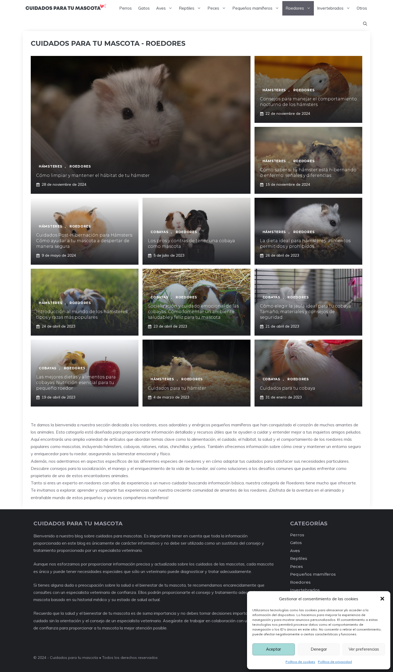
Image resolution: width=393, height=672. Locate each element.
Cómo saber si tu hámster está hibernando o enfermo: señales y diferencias (308, 172)
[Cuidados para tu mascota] (66, 8)
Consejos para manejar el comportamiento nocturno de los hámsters (308, 101)
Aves (161, 8)
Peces (213, 8)
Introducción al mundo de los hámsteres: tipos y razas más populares (82, 314)
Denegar (319, 649)
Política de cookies (300, 662)
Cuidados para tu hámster (177, 388)
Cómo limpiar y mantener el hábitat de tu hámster (93, 175)
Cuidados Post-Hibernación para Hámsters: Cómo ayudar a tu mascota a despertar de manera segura (84, 241)
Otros (362, 8)
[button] (382, 598)
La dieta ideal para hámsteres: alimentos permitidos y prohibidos (305, 243)
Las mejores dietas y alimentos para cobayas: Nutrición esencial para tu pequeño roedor (76, 382)
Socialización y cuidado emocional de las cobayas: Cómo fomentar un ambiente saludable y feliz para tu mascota (193, 311)
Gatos (144, 8)
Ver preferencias (364, 649)
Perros (125, 8)
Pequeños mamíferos (252, 8)
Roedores (295, 8)
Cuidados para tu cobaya (287, 388)
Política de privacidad (335, 662)
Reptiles (186, 8)
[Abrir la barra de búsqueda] (365, 24)
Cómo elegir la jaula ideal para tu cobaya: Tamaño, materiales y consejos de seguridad (306, 311)
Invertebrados (330, 8)
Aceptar (273, 649)
